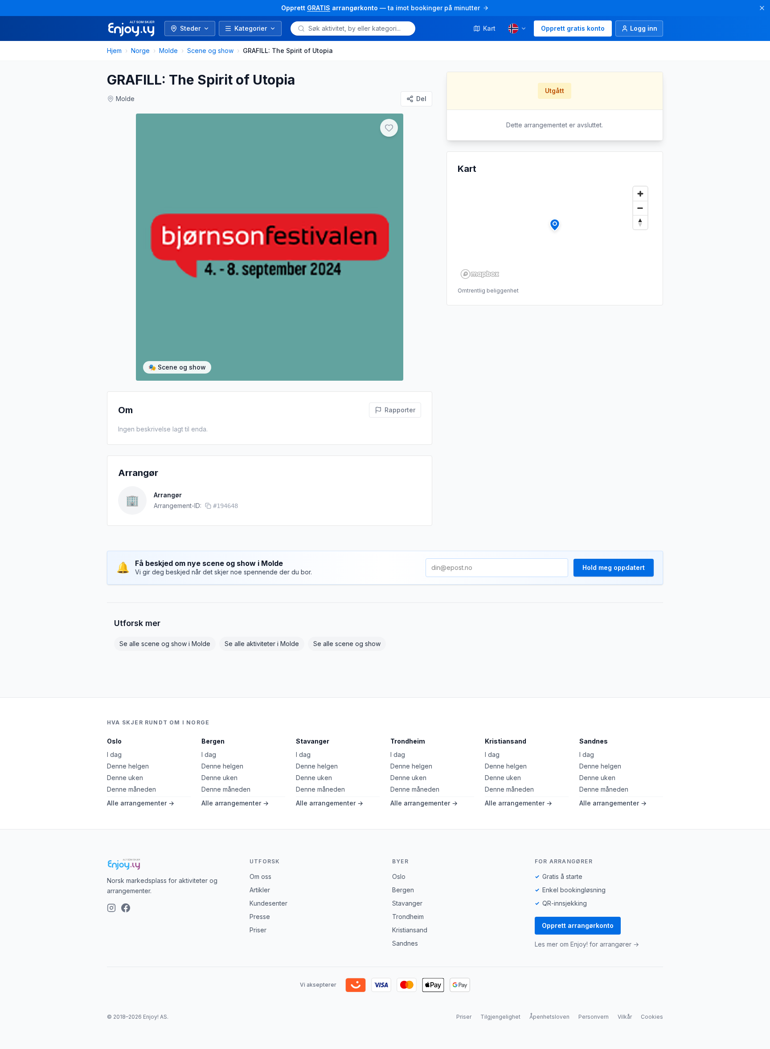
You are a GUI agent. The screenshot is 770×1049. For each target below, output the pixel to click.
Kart (489, 28)
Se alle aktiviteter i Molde (262, 643)
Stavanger (312, 741)
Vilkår (625, 1016)
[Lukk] (762, 8)
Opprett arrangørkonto (578, 925)
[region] (555, 232)
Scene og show (210, 50)
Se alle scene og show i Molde (164, 643)
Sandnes (593, 741)
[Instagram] (111, 907)
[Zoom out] (640, 208)
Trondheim (407, 741)
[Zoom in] (640, 194)
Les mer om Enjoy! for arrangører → (587, 944)
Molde (168, 50)
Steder (190, 28)
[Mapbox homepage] (480, 274)
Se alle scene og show (347, 643)
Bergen (213, 741)
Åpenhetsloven (549, 1016)
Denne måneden (131, 789)
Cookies (652, 1016)
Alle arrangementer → (140, 803)
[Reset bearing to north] (640, 222)
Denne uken (125, 777)
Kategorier (250, 28)
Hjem (114, 50)
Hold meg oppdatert (613, 567)
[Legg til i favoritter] (389, 128)
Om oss (260, 876)
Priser (258, 930)
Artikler (260, 890)
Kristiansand (505, 741)
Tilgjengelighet (500, 1016)
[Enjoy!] (171, 864)
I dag (114, 754)
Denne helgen (128, 766)
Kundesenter (268, 903)
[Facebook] (125, 907)
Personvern (593, 1016)
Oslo (114, 741)
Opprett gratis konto (573, 28)
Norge (140, 50)
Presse (260, 916)
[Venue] (555, 225)
